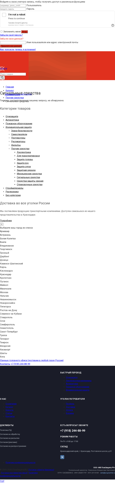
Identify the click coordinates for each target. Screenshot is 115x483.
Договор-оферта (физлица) (41, 470)
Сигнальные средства (28, 177)
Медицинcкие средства (29, 173)
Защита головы (25, 159)
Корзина (70, 413)
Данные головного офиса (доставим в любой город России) (32, 360)
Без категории (13, 195)
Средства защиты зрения (30, 181)
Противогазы (18, 138)
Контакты (5, 364)
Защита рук (23, 163)
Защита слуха (24, 166)
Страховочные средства (29, 184)
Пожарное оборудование (19, 123)
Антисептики (12, 120)
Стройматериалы (14, 188)
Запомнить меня (12, 31)
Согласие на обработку (10, 434)
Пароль (30, 9)
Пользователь (34, 5)
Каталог (9, 407)
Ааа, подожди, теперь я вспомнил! (18, 49)
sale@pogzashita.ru (107, 473)
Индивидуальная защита (19, 127)
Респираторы (18, 141)
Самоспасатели (19, 134)
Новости (9, 410)
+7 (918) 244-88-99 (20, 364)
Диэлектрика (24, 152)
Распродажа (12, 191)
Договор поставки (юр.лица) (14, 473)
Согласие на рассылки (9, 438)
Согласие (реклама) (8, 442)
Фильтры (16, 145)
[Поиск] (2, 78)
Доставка (70, 407)
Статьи (9, 413)
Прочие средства (20, 148)
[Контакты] (2, 83)
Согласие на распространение (13, 446)
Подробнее (6, 220)
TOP (2, 481)
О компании (11, 404)
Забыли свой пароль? (11, 35)
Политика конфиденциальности (20, 462)
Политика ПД (6, 430)
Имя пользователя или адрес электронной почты (52, 42)
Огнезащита (12, 116)
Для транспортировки (28, 155)
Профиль (70, 404)
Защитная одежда (26, 170)
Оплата (69, 410)
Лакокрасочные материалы (78, 381)
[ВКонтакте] (62, 457)
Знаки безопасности (21, 130)
